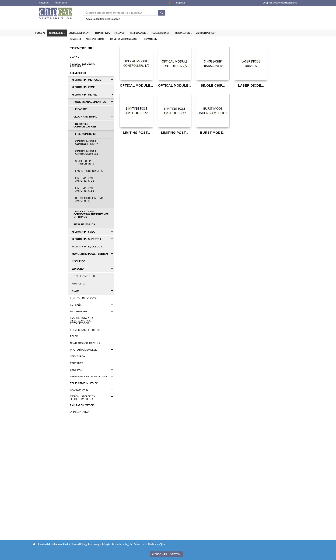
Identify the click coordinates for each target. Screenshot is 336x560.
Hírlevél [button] (119, 33)
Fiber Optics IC (150, 39)
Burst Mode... (212, 132)
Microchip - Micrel (95, 39)
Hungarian (179, 3)
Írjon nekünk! (60, 3)
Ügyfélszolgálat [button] (79, 33)
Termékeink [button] (56, 33)
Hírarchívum (102, 33)
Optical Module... (136, 85)
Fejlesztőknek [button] (161, 33)
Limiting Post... (136, 132)
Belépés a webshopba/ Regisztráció (280, 3)
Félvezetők (75, 39)
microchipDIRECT (206, 33)
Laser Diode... (251, 85)
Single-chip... (213, 85)
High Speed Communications (123, 39)
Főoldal (40, 33)
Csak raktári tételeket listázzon (103, 18)
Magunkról (44, 3)
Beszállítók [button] (182, 33)
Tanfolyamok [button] (138, 33)
